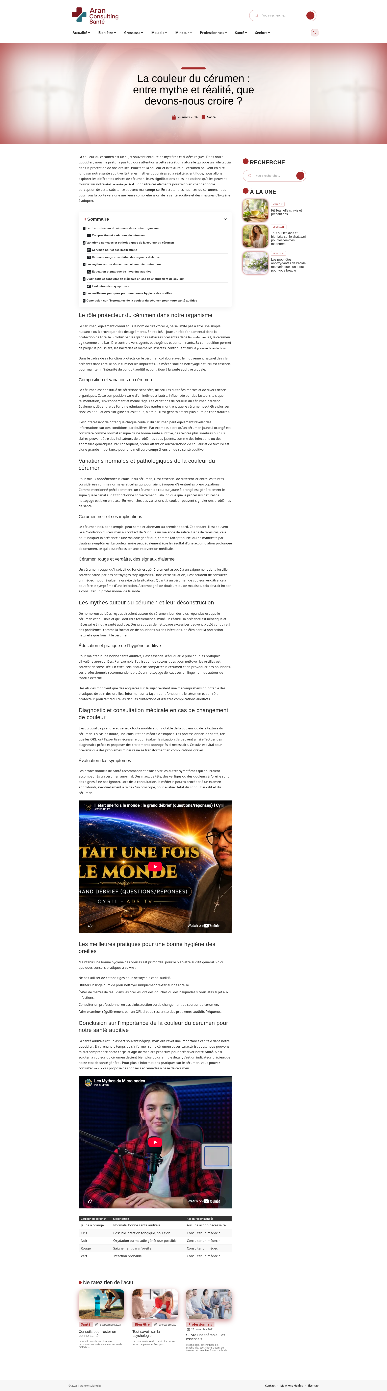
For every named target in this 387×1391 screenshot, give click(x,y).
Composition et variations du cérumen (118, 235)
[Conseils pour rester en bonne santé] (101, 1304)
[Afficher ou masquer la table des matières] (168, 219)
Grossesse (279, 226)
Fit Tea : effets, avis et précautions (286, 212)
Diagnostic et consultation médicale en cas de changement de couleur (135, 278)
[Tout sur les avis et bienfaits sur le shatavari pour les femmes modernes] (255, 236)
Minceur (278, 204)
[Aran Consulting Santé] (95, 15)
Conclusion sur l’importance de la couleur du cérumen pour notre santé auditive (141, 300)
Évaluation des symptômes (110, 286)
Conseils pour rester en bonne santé (97, 1334)
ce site (98, 1068)
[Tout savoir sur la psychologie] (155, 1304)
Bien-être (142, 1324)
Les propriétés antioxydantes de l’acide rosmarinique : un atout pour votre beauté (288, 265)
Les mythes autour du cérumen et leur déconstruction (123, 264)
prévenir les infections (211, 348)
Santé (211, 117)
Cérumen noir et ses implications (114, 249)
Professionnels (200, 1324)
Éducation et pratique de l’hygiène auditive (121, 271)
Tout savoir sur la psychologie (146, 1334)
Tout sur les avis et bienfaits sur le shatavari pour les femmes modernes (288, 238)
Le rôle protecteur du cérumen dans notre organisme (122, 228)
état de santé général (119, 184)
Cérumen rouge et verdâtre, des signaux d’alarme (126, 257)
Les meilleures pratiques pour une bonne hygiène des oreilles (129, 293)
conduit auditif (201, 337)
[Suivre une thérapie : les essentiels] (209, 1304)
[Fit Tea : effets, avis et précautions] (255, 210)
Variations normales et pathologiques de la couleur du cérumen (130, 242)
